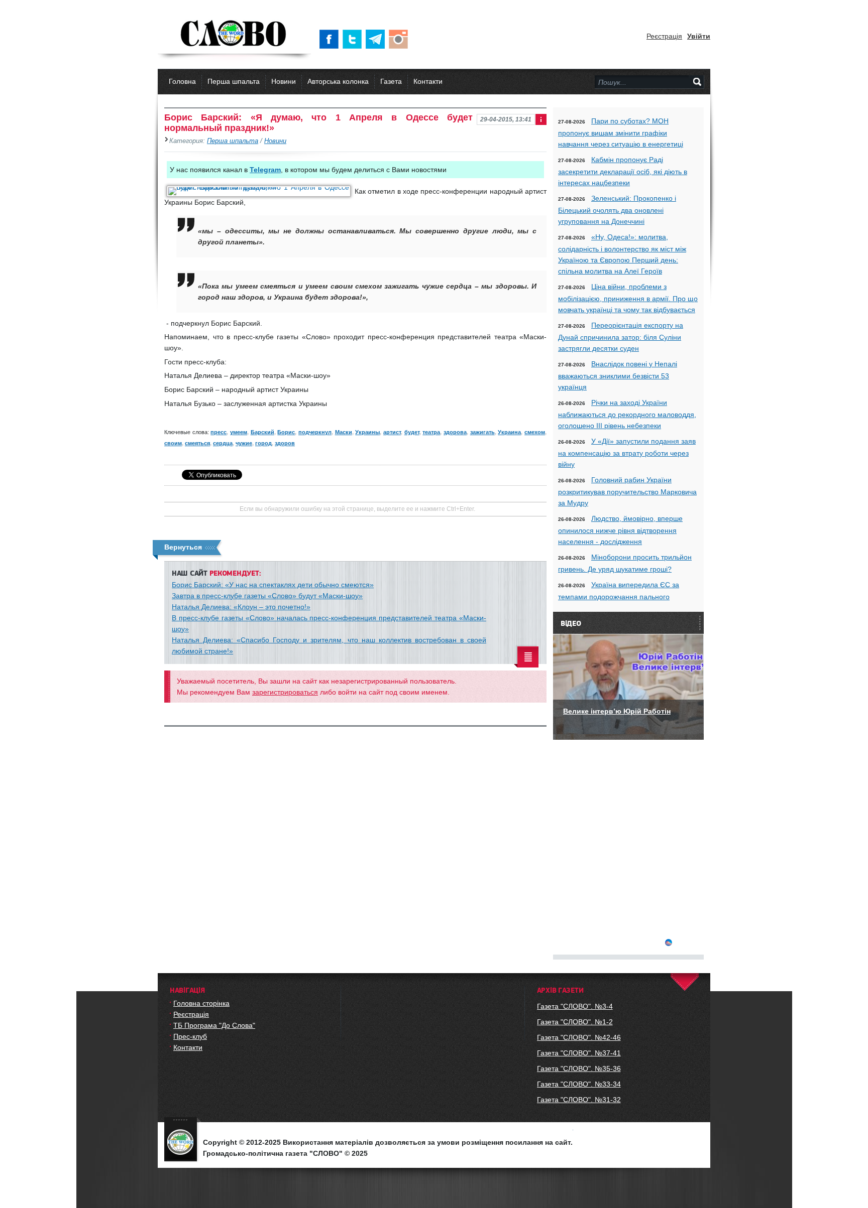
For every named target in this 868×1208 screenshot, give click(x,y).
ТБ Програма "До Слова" (214, 1025)
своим (173, 443)
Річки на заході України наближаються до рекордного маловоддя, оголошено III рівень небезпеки (627, 414)
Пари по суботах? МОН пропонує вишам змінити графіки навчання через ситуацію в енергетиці (620, 132)
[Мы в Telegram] (377, 39)
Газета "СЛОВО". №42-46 (579, 1037)
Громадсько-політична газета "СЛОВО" (234, 34)
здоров (285, 443)
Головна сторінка (201, 1003)
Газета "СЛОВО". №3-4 (575, 1006)
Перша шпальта (233, 81)
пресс (218, 432)
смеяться (197, 443)
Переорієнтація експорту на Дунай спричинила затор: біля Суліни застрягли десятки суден (620, 336)
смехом (534, 432)
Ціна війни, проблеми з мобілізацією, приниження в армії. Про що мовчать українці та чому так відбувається (628, 298)
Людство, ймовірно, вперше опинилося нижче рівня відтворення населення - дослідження (620, 530)
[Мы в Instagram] (400, 39)
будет (411, 432)
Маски (343, 432)
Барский (262, 432)
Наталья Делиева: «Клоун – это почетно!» (241, 607)
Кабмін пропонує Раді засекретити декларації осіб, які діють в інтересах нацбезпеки (622, 171)
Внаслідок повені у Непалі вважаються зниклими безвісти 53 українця (617, 375)
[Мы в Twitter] (354, 39)
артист (392, 432)
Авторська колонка (338, 81)
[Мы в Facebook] (331, 39)
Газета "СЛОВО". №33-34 (579, 1084)
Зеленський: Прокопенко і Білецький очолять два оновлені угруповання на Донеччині (617, 209)
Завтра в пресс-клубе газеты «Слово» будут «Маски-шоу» (267, 596)
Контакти (428, 81)
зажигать (482, 432)
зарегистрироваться (285, 692)
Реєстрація (664, 36)
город (263, 443)
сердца (223, 443)
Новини (283, 81)
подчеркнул (315, 432)
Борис (286, 432)
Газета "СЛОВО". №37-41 (579, 1053)
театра (431, 432)
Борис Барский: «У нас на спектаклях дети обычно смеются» (273, 585)
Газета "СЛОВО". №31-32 (579, 1100)
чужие (244, 443)
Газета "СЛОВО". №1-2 (575, 1022)
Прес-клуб (190, 1036)
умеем (238, 432)
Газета (391, 81)
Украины (367, 432)
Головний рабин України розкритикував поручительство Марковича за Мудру (627, 491)
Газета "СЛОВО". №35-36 (579, 1068)
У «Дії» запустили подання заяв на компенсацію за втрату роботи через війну (627, 452)
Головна (182, 81)
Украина (509, 432)
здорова (455, 432)
